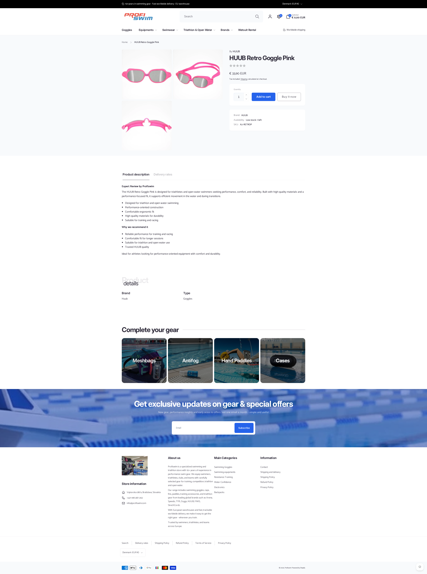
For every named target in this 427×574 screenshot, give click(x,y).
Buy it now (289, 96)
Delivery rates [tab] (163, 174)
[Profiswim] (135, 474)
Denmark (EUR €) (290, 4)
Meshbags (144, 360)
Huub (125, 299)
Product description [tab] (136, 174)
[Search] (257, 16)
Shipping (244, 79)
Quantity (237, 89)
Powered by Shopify (298, 567)
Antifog (190, 360)
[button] (295, 16)
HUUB (234, 51)
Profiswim (288, 567)
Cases (283, 360)
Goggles (187, 299)
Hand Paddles (237, 360)
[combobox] (221, 16)
